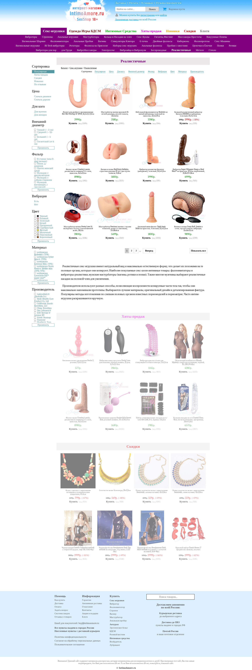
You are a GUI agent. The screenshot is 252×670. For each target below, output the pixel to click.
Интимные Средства (120, 31)
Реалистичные (181, 50)
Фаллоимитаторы (59, 41)
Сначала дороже (42, 99)
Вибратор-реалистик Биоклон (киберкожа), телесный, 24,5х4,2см (152, 170)
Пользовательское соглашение (70, 644)
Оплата (133, 3)
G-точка (144, 41)
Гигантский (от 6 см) (44, 142)
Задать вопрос (61, 610)
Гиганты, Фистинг (163, 37)
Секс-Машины (222, 41)
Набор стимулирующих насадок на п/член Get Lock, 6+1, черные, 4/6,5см (151, 419)
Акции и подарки (90, 613)
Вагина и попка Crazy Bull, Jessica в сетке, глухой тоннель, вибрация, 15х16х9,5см (188, 228)
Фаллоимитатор (117, 607)
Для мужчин (40, 111)
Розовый (43, 218)
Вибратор (114, 603)
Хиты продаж (151, 31)
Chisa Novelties (44, 308)
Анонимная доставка (127, 19)
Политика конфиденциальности (70, 637)
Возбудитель (116, 641)
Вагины (102, 41)
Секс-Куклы (143, 37)
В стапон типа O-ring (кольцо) (44, 160)
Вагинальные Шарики (33, 41)
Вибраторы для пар (46, 50)
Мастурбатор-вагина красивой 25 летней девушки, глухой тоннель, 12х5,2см (114, 114)
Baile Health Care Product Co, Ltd (44, 300)
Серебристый (46, 227)
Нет (36, 204)
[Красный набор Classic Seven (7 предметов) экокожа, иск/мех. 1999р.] (201, 541)
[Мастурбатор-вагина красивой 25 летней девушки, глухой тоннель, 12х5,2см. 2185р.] (128, 105)
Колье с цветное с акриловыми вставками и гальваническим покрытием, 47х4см (78, 492)
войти (163, 15)
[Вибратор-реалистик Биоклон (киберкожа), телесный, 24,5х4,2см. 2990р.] (164, 163)
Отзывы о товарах (63, 616)
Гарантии (86, 600)
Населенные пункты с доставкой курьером (77, 631)
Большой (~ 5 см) (42, 138)
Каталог (64, 68)
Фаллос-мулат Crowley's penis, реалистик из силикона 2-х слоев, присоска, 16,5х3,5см (78, 171)
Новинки (173, 31)
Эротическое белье (119, 627)
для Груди (66, 50)
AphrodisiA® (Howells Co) (42, 295)
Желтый (43, 230)
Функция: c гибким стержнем (43, 178)
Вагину (113, 614)
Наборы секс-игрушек (125, 45)
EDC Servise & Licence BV (42, 314)
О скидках (147, 3)
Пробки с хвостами (177, 45)
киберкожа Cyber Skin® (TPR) (44, 258)
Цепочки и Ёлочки (202, 45)
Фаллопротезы (202, 41)
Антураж (114, 624)
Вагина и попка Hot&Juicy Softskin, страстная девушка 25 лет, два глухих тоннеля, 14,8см (115, 171)
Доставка (120, 3)
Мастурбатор (116, 617)
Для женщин (40, 115)
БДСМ (113, 631)
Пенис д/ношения (40, 164)
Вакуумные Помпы (216, 37)
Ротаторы (74, 45)
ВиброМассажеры (87, 50)
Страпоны (47, 37)
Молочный (45, 232)
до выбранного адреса (170, 615)
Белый (42, 223)
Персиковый (45, 235)
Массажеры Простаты (190, 37)
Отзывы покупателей (168, 3)
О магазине (87, 606)
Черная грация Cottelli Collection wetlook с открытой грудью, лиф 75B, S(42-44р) (78, 549)
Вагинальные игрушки (28, 45)
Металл (200, 50)
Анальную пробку (118, 620)
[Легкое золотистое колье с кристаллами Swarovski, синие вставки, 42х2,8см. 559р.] (201, 484)
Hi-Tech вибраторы (54, 45)
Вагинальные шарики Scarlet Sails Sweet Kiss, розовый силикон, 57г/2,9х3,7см (115, 419)
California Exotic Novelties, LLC (43, 304)
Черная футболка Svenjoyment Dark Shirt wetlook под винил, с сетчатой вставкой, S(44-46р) (151, 549)
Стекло (212, 50)
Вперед (149, 250)
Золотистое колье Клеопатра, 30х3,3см (115, 490)
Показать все (198, 250)
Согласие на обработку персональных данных (77, 641)
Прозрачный (45, 225)
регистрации (148, 15)
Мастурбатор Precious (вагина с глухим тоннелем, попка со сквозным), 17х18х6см (115, 228)
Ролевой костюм (117, 634)
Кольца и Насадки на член (118, 37)
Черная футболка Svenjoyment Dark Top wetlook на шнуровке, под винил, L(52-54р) (115, 549)
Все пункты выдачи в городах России (74, 628)
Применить (43, 148)
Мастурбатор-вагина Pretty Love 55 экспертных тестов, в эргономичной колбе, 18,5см (78, 228)
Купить (73, 123)
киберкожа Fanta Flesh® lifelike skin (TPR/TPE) (44, 268)
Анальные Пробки (83, 41)
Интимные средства (120, 638)
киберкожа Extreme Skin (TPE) (43, 262)
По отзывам (40, 84)
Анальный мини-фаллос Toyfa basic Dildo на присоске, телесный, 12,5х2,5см (151, 228)
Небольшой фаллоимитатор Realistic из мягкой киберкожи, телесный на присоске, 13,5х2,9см (152, 114)
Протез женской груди (43, 169)
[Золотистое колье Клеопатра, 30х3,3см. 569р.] (128, 484)
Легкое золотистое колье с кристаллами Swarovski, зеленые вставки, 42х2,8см (151, 491)
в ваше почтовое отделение (170, 633)
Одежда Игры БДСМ (85, 31)
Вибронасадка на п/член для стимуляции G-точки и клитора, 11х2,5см (151, 361)
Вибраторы (31, 37)
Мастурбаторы (91, 37)
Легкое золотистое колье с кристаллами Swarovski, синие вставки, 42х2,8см (188, 491)
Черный (43, 216)
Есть (36, 201)
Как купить (60, 600)
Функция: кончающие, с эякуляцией (41, 184)
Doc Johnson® (44, 310)
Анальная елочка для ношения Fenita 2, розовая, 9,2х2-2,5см (78, 361)
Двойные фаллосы (162, 41)
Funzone (41, 320)
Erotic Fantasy (44, 317)
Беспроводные (159, 50)
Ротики (232, 45)
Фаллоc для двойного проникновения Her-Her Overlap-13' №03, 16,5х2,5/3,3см (78, 113)
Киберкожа (183, 41)
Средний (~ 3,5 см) (43, 133)
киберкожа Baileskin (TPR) (41, 253)
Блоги (204, 31)
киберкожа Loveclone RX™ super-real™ (41, 275)
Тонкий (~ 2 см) (45, 130)
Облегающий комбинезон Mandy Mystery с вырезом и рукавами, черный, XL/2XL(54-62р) (188, 362)
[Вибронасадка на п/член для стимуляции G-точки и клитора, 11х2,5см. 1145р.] (164, 354)
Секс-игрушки (54, 31)
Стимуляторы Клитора (123, 41)
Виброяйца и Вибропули (133, 50)
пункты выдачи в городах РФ (170, 624)
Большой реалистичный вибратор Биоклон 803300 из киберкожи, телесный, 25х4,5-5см (188, 114)
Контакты (86, 610)
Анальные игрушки (68, 37)
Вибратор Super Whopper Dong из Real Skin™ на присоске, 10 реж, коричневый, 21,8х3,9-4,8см (188, 171)
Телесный (44, 220)
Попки (220, 45)
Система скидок (62, 613)
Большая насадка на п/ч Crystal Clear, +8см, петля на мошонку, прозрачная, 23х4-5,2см (188, 419)
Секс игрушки (117, 600)
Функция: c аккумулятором (41, 174)
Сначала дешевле (42, 96)
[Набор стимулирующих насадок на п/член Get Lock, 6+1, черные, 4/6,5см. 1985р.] (164, 411)
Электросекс (108, 50)
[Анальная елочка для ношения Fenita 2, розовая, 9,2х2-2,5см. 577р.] (91, 354)
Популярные (40, 71)
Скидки (190, 31)
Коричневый (45, 237)
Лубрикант (115, 645)
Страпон (114, 610)
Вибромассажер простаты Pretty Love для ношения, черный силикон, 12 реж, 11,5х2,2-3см (114, 362)
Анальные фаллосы (152, 45)
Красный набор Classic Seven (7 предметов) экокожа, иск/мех (188, 549)
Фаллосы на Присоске (96, 45)
